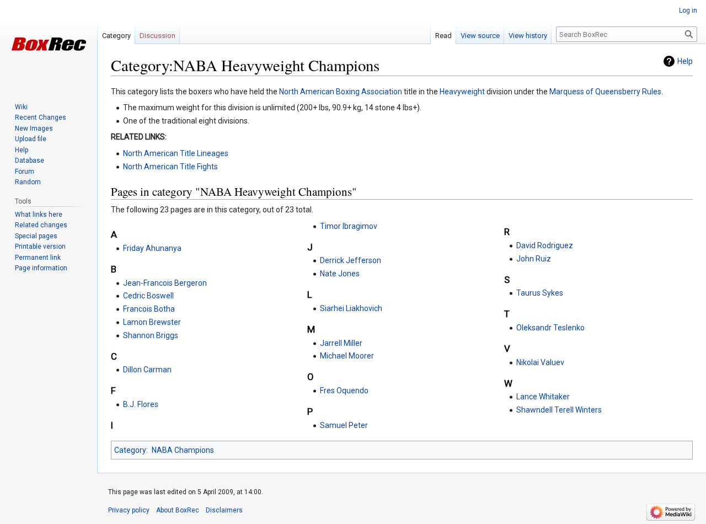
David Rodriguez (544, 245)
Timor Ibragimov (348, 226)
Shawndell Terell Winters (559, 409)
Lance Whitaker (543, 396)
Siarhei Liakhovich (351, 308)
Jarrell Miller (341, 343)
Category (130, 450)
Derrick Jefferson (350, 260)
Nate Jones (340, 273)
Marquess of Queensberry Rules (605, 91)
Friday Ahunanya (152, 248)
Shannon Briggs (150, 335)
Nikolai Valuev (540, 362)
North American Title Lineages (175, 153)
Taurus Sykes (539, 292)
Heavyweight (462, 91)
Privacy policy (128, 510)
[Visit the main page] (48, 44)
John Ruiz (533, 258)
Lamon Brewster (152, 322)
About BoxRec (177, 510)
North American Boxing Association (340, 91)
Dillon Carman (147, 369)
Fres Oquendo (344, 390)
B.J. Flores (140, 404)
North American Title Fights (170, 166)
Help (685, 61)
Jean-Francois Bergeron (165, 283)
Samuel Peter (344, 425)
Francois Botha (149, 308)
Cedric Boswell (148, 295)
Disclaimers (224, 510)
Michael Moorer (347, 355)
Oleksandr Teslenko (550, 327)
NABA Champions (183, 450)
